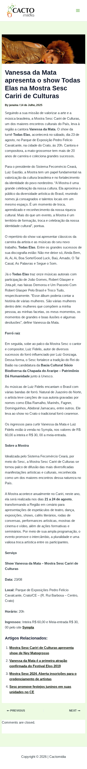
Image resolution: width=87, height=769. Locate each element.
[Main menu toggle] (78, 10)
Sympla (28, 627)
